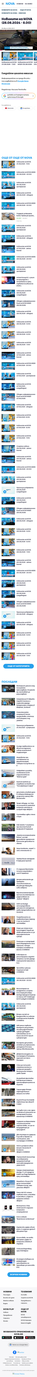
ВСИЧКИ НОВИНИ (18, 1274)
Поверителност (7, 1363)
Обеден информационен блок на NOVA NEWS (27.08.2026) (25, 396)
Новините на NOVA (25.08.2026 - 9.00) (23, 634)
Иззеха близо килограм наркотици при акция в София (25, 1102)
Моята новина (8, 1300)
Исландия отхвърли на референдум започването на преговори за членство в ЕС (25, 1263)
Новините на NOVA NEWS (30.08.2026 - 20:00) (25, 173)
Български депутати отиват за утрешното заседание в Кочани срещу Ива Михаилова (25, 1046)
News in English (26, 1323)
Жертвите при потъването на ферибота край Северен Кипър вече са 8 (25, 761)
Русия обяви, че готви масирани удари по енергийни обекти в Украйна (24, 1241)
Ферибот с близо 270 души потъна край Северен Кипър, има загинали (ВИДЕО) (24, 1184)
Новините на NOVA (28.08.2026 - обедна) (24, 312)
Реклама (11, 1357)
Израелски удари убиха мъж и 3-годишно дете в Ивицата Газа (25, 1229)
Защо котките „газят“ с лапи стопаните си (25, 849)
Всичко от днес (9, 1297)
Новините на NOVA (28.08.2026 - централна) (23, 269)
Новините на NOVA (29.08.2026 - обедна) (24, 237)
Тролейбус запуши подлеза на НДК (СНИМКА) (23, 970)
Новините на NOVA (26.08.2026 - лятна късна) (23, 459)
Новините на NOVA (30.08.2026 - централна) (23, 184)
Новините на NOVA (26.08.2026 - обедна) (24, 520)
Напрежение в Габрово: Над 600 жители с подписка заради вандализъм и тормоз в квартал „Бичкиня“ (25, 703)
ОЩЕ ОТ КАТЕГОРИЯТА (19, 666)
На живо (28, 4)
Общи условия (25, 1361)
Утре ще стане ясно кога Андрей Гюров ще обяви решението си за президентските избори (25, 932)
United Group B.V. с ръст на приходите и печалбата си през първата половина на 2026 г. (25, 282)
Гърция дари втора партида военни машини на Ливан (23, 1091)
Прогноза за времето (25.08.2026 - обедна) (25, 613)
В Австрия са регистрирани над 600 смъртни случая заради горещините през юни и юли (25, 959)
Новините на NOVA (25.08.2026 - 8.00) (23, 644)
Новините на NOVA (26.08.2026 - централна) (23, 479)
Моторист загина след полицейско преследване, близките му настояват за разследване (25, 690)
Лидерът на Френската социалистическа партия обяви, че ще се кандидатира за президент (25, 1125)
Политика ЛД (16, 1363)
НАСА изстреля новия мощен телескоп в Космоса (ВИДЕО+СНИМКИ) (24, 1149)
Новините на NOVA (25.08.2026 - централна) (23, 583)
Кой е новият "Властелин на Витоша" (25, 1218)
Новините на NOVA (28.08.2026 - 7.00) (23, 343)
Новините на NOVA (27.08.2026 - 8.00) (23, 426)
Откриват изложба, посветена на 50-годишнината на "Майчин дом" (24, 774)
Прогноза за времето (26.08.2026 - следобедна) (25, 490)
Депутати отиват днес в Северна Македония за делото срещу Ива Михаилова (25, 795)
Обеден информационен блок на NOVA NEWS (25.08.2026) (25, 604)
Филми (5, 1321)
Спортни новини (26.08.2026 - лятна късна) (23, 448)
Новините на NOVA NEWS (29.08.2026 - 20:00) (25, 204)
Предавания (7, 1315)
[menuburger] (3, 4)
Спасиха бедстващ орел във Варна (24, 1250)
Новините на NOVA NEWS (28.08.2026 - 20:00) (25, 258)
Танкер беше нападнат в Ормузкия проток (25, 860)
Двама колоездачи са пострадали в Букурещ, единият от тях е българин (25, 1057)
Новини (20, 4)
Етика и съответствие (11, 1365)
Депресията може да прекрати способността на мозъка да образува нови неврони (24, 884)
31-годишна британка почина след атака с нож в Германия (24, 871)
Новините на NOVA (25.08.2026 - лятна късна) (23, 562)
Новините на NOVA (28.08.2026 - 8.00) (23, 333)
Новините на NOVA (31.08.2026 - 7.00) (23, 163)
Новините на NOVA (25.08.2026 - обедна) (24, 623)
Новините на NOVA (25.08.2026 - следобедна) (23, 593)
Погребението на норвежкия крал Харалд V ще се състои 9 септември (25, 920)
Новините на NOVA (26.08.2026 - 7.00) (23, 551)
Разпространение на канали (12, 1359)
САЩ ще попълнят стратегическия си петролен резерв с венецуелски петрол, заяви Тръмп (24, 1069)
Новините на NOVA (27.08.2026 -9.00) (23, 416)
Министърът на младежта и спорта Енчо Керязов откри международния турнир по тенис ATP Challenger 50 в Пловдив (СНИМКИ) (25, 994)
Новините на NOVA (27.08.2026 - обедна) (24, 406)
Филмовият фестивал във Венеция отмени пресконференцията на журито (25, 1081)
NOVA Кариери (26, 1320)
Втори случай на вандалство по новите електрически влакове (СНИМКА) (25, 1017)
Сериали (6, 1318)
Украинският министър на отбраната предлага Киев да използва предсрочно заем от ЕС (25, 1161)
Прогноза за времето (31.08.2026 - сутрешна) (25, 726)
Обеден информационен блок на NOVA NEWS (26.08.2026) (25, 510)
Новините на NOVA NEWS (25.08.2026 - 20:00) (25, 571)
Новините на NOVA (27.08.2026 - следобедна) (23, 386)
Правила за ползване (27, 1363)
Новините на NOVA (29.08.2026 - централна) (23, 228)
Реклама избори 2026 (20, 1357)
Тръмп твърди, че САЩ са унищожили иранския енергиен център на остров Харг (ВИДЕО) (25, 806)
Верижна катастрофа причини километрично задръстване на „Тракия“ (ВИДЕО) (25, 896)
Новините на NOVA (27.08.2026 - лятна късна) (23, 248)
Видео (5, 1303)
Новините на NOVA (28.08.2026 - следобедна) (23, 293)
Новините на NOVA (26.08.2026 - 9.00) (23, 530)
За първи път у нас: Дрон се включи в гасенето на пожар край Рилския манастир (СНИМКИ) (25, 1113)
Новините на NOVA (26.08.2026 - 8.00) (23, 540)
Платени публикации (24, 1365)
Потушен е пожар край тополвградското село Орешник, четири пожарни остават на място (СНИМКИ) (25, 946)
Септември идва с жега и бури (25, 815)
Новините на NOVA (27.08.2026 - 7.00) (23, 437)
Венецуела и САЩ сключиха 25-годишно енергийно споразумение (24, 1209)
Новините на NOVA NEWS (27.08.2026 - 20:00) (25, 364)
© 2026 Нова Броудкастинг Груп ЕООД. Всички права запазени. (18, 1370)
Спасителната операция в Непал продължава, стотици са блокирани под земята (25, 716)
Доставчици (10, 1361)
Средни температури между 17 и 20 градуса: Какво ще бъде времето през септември (25, 1173)
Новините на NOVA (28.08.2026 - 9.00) (23, 323)
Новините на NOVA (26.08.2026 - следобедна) (23, 500)
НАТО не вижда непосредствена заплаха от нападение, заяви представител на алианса (25, 908)
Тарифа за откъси (26, 1359)
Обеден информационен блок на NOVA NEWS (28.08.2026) (25, 303)
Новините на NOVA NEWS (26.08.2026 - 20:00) (25, 468)
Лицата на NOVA (27, 1297)
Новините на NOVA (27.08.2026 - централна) (25, 375)
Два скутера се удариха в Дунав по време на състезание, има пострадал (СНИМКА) (25, 1138)
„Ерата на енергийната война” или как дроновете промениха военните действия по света (25, 839)
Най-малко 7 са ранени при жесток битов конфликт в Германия (25, 827)
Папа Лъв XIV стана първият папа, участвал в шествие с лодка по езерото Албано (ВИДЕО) (25, 1197)
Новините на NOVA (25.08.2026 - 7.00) (23, 654)
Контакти (17, 1361)
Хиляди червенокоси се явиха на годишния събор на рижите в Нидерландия (25, 749)
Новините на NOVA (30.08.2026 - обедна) (24, 194)
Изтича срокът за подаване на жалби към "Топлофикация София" (25, 784)
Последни (6, 1295)
